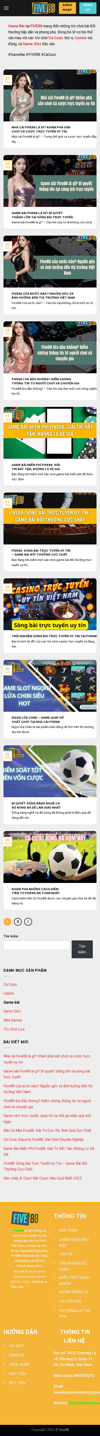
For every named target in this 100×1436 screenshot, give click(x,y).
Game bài (11, 1002)
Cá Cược (10, 984)
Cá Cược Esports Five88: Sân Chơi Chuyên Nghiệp (43, 1139)
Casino (8, 993)
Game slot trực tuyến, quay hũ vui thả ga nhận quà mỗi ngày (47, 1118)
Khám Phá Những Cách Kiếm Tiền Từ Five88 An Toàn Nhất (36, 891)
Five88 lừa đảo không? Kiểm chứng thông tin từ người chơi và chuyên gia (45, 381)
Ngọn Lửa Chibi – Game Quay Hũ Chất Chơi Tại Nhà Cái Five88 (38, 720)
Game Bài (16, 26)
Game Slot (12, 1011)
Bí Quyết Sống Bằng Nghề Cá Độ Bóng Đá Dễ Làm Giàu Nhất (36, 805)
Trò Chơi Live (14, 1029)
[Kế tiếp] (28, 922)
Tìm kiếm (10, 936)
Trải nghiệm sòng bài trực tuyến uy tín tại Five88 (54, 636)
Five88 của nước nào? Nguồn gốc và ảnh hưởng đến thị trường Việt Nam (43, 296)
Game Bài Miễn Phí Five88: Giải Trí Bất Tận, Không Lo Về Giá (36, 467)
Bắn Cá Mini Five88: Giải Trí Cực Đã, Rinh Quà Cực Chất (47, 1130)
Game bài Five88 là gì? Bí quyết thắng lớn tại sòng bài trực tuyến (42, 215)
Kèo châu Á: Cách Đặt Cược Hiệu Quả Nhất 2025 (42, 1178)
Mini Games (12, 1020)
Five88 (19, 1230)
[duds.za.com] (43, 8)
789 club (16, 1287)
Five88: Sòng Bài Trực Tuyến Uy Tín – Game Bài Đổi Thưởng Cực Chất (41, 553)
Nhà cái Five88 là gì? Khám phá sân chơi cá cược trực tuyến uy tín (41, 129)
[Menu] (6, 8)
